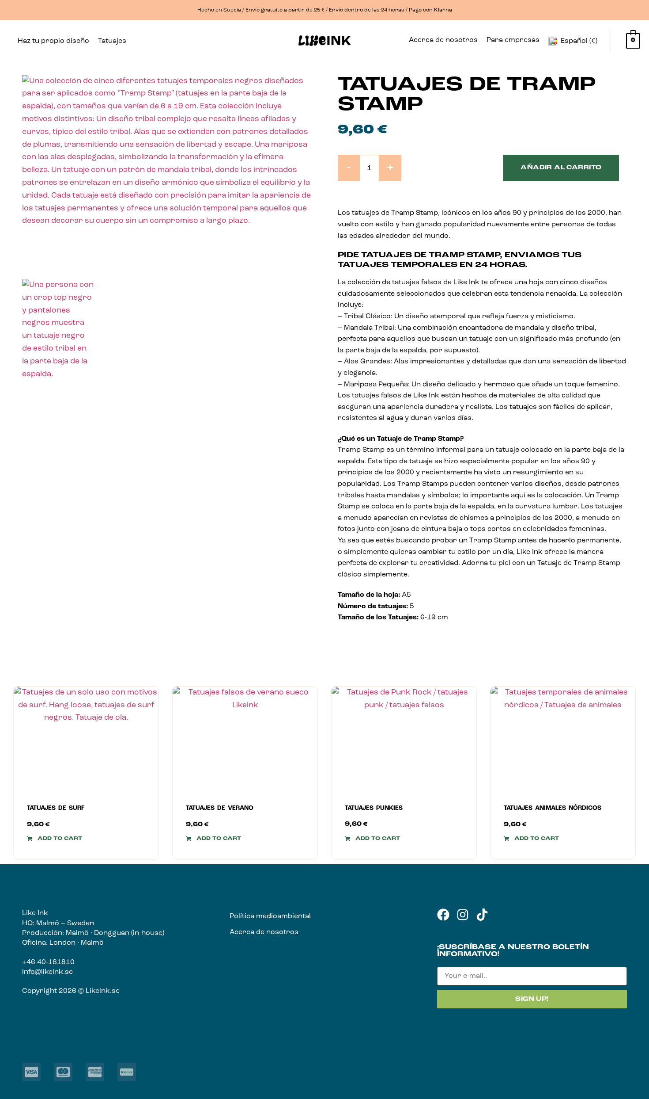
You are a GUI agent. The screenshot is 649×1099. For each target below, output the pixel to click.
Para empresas (513, 40)
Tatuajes (112, 41)
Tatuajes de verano (219, 808)
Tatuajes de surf (55, 808)
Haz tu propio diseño (53, 41)
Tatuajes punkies (374, 808)
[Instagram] (463, 914)
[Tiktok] (482, 914)
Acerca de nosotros (443, 40)
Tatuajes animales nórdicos (552, 808)
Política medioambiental (270, 916)
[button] (114, 41)
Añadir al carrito (561, 167)
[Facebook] (443, 914)
